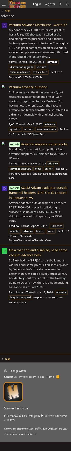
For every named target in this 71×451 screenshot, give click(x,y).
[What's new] (60, 4)
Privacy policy (27, 376)
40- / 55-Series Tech (30, 77)
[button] (5, 371)
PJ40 (11, 124)
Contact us (10, 376)
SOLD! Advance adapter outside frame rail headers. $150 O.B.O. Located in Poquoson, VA (38, 193)
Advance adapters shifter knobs (39, 144)
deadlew (14, 225)
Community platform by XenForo (35, 428)
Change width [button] (17, 371)
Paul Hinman (16, 292)
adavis (13, 61)
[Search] (67, 4)
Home (50, 376)
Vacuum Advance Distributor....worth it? (38, 25)
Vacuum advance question (28, 87)
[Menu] (4, 4)
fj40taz (13, 163)
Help (41, 376)
